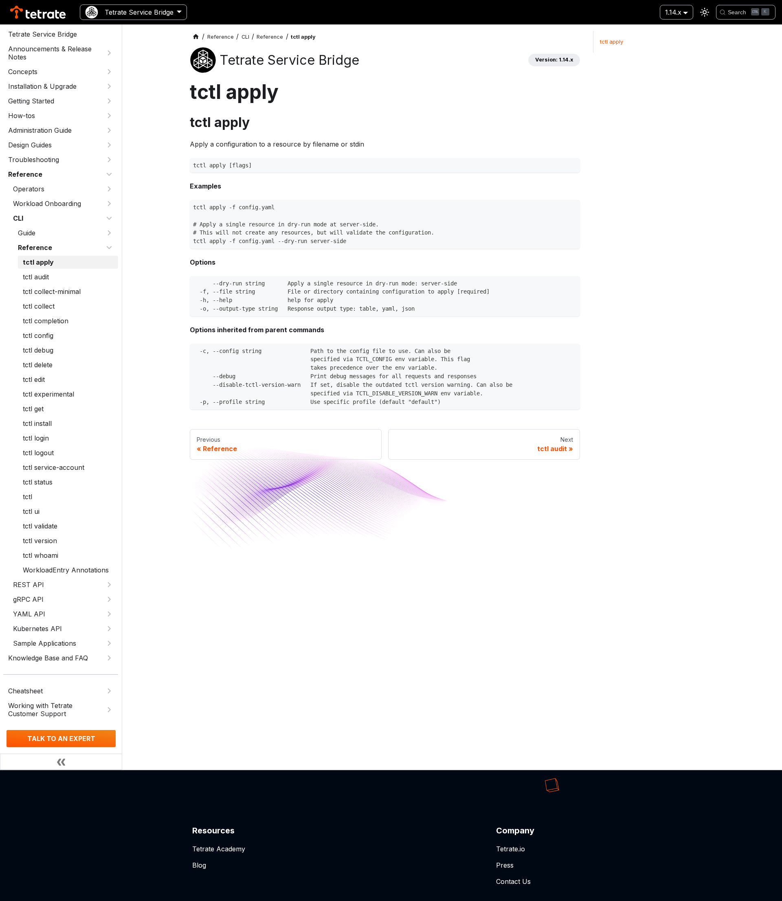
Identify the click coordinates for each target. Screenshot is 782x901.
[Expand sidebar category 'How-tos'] (109, 115)
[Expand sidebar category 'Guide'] (109, 232)
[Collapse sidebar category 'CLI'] (109, 218)
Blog (199, 865)
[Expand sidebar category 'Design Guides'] (109, 144)
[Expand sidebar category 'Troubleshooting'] (109, 159)
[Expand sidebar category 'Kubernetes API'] (109, 628)
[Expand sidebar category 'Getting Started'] (109, 100)
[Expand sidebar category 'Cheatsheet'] (109, 690)
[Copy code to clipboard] (571, 166)
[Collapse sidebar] (61, 762)
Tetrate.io (510, 849)
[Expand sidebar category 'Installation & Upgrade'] (109, 86)
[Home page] (196, 37)
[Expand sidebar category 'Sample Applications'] (109, 643)
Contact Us (513, 881)
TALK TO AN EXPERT (61, 738)
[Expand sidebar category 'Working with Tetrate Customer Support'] (109, 709)
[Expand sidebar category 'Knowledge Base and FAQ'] (109, 657)
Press (505, 865)
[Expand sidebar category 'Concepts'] (109, 71)
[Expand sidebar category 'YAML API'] (109, 613)
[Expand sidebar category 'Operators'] (109, 188)
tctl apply (611, 42)
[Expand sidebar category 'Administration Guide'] (109, 130)
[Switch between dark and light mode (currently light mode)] (704, 12)
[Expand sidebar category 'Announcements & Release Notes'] (109, 53)
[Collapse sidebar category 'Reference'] (109, 174)
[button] (63, 584)
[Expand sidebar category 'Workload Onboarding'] (109, 203)
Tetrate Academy (218, 849)
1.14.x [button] (673, 12)
